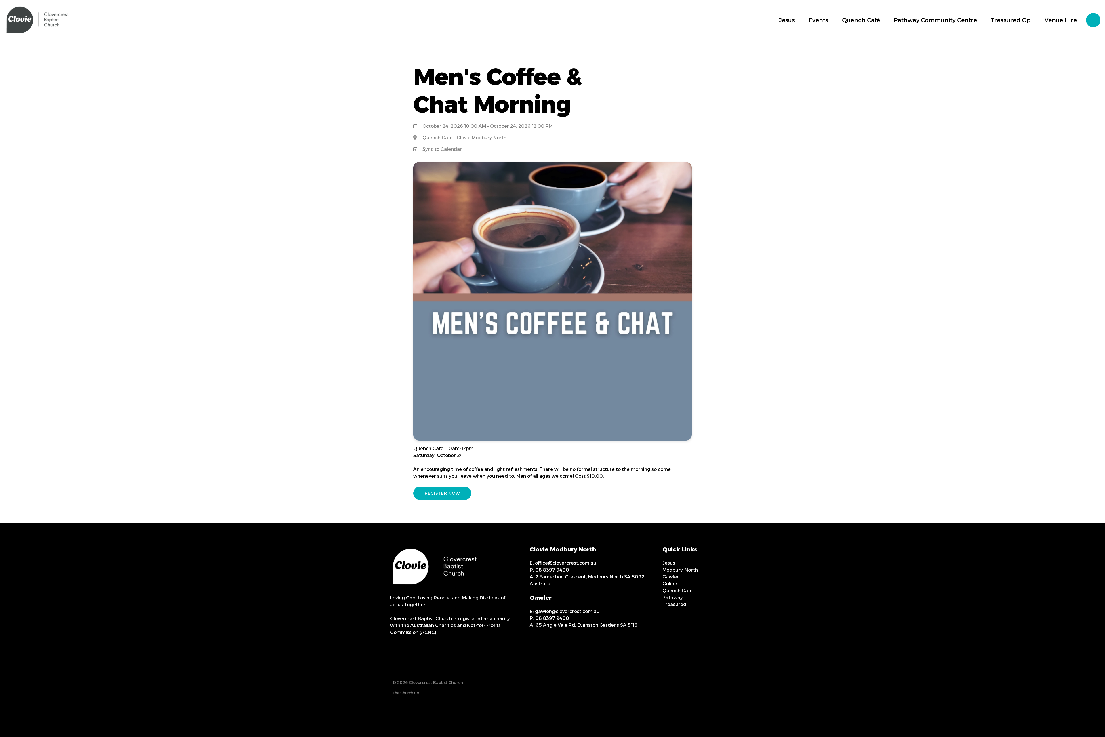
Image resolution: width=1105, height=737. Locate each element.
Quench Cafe (677, 590)
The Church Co (406, 693)
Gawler (670, 577)
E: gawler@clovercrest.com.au (564, 611)
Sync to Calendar (442, 149)
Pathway (672, 597)
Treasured (674, 604)
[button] (1093, 20)
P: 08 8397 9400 (549, 570)
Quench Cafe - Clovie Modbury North (464, 137)
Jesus (668, 563)
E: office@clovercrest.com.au (563, 563)
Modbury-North (680, 570)
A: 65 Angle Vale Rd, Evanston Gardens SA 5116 (583, 625)
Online (669, 583)
